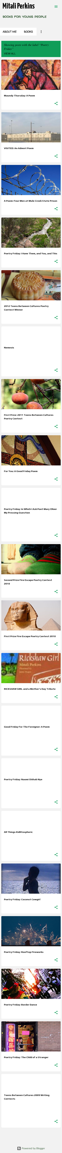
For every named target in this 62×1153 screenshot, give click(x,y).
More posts (31, 1137)
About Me (10, 31)
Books (28, 31)
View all (10, 53)
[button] (56, 103)
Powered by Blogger (33, 1148)
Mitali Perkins (19, 6)
